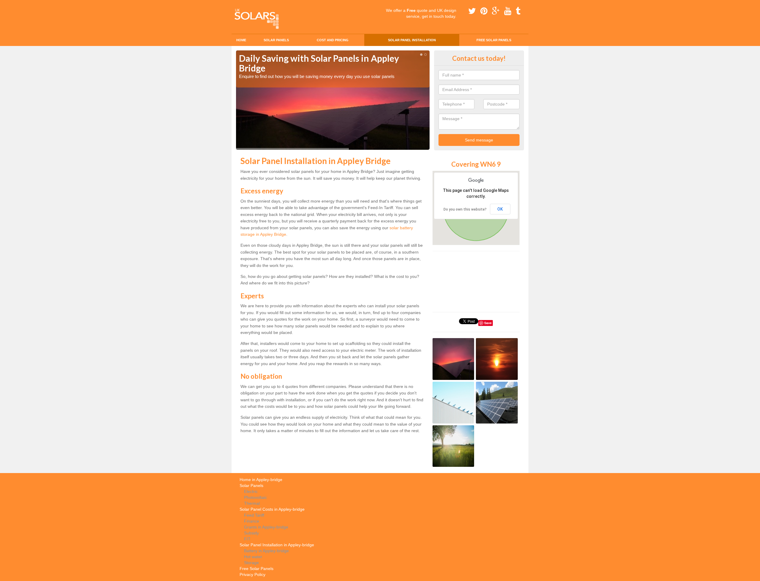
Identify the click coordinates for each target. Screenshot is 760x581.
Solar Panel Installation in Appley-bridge (277, 544)
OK (500, 209)
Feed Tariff (254, 515)
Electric (251, 491)
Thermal (252, 503)
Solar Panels (276, 40)
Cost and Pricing (333, 40)
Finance (251, 521)
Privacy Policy (252, 574)
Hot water (253, 556)
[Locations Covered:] (239, 5)
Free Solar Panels (493, 40)
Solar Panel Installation (412, 40)
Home (241, 40)
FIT (247, 539)
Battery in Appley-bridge (266, 550)
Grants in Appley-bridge (266, 527)
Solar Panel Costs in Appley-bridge (272, 509)
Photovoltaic (255, 497)
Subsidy (251, 533)
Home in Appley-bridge (261, 479)
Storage (251, 562)
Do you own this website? (465, 209)
